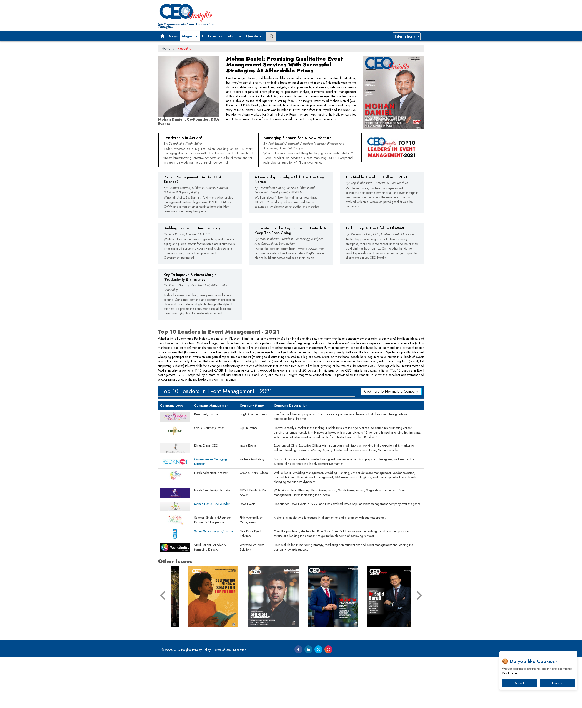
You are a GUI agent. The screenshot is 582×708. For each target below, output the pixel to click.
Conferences (212, 36)
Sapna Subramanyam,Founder (214, 531)
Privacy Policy (201, 649)
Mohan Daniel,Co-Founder (212, 504)
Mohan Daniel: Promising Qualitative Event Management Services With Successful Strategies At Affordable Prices (284, 64)
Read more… (510, 673)
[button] (162, 36)
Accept (519, 683)
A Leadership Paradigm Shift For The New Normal (289, 179)
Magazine (189, 36)
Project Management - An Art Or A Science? (193, 179)
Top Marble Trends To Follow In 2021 (376, 177)
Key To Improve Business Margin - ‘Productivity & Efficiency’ (191, 277)
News (173, 36)
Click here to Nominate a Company (391, 391)
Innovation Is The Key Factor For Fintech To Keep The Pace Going (291, 230)
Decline (557, 683)
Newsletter (254, 36)
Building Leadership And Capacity (192, 228)
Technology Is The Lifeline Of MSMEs (376, 228)
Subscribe (234, 36)
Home (166, 48)
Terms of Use (222, 649)
